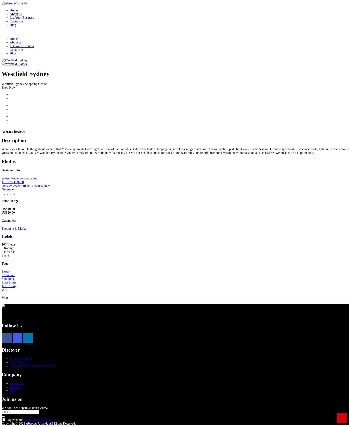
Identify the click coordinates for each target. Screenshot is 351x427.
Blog (13, 25)
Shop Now (9, 87)
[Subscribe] (3, 416)
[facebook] (7, 338)
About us (16, 14)
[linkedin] (28, 338)
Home (14, 10)
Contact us (16, 21)
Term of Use (18, 362)
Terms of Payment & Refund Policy (33, 366)
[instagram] (17, 338)
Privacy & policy (20, 358)
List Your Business (22, 17)
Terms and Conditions (38, 420)
